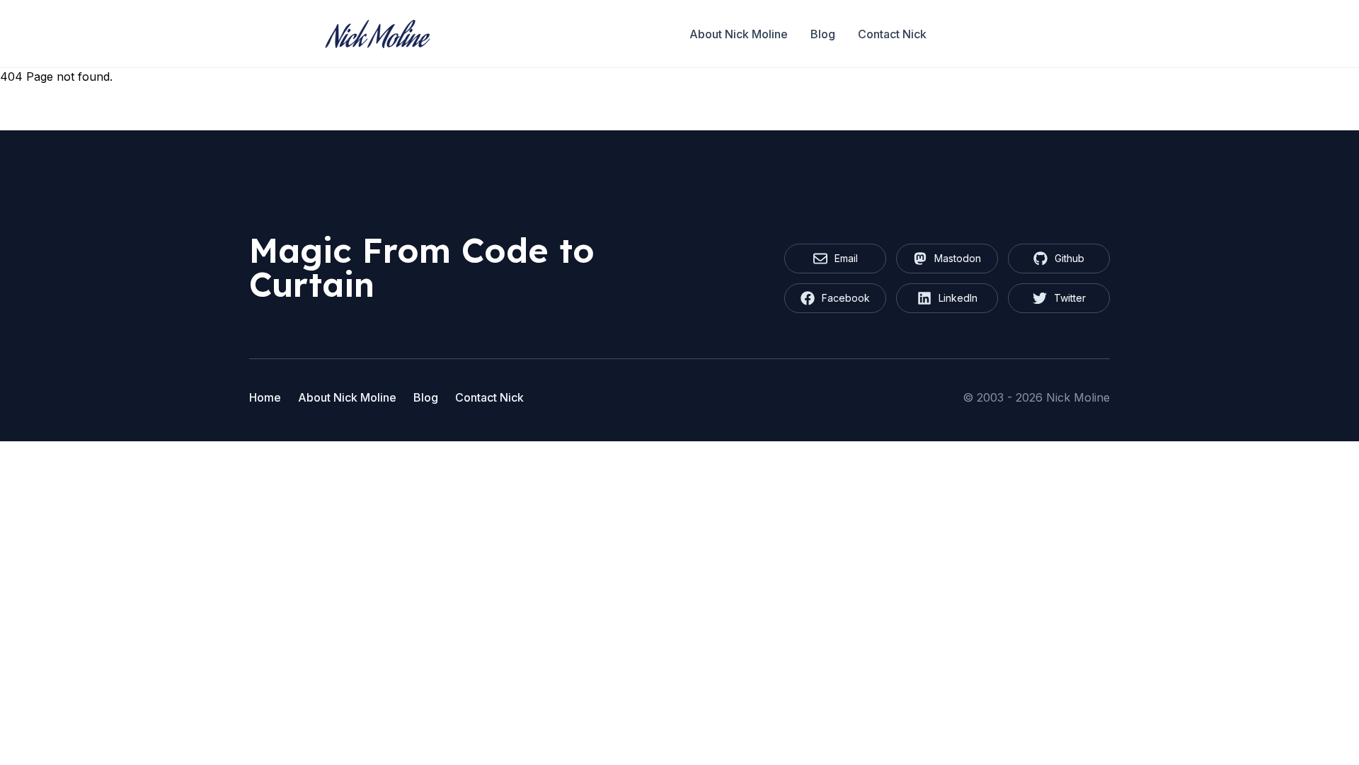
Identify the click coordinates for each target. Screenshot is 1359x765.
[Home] (377, 34)
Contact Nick (892, 34)
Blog (822, 34)
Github (1069, 258)
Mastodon (957, 258)
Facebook (846, 298)
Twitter (1070, 298)
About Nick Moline (738, 34)
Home (265, 397)
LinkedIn (958, 298)
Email (846, 258)
